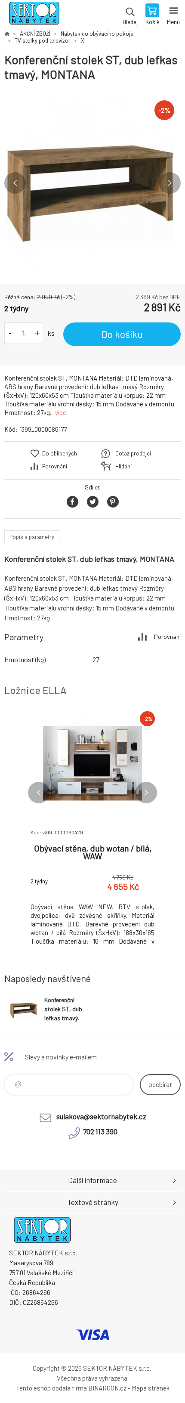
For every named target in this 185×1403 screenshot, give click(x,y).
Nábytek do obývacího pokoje (97, 33)
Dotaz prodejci (133, 453)
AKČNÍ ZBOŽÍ (35, 33)
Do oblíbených (59, 453)
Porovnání (54, 466)
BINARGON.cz (107, 1388)
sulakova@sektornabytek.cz (101, 1116)
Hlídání (123, 466)
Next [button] (170, 183)
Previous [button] (15, 183)
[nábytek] (6, 33)
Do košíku (122, 334)
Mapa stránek (151, 1388)
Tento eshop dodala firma (51, 1388)
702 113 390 (100, 1131)
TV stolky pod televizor (43, 40)
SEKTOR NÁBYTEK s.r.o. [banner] (33, 15)
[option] (92, 183)
